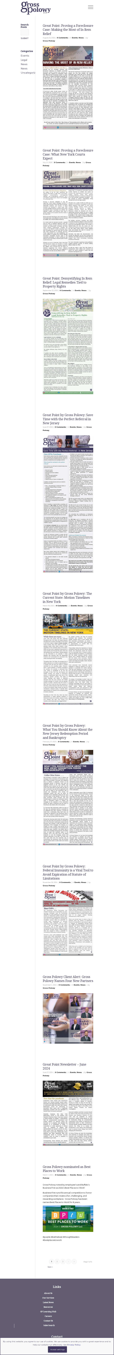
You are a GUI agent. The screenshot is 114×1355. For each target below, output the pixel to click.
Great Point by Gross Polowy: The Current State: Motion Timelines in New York (67, 598)
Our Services (48, 1298)
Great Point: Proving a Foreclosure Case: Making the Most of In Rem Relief (68, 30)
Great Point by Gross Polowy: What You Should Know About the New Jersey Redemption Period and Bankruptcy (67, 732)
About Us (48, 1293)
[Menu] (89, 7)
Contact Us (48, 1321)
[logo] (36, 8)
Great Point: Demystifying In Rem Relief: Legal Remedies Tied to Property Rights (67, 282)
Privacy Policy (73, 1345)
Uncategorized (30, 72)
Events (75, 38)
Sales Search (49, 1325)
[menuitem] (89, 7)
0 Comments (62, 38)
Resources (48, 1307)
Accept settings (57, 1349)
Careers (48, 1316)
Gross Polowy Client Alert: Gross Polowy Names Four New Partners (68, 979)
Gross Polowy (49, 41)
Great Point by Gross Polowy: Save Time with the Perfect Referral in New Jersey (68, 419)
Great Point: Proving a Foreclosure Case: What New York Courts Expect (68, 154)
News (81, 38)
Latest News (48, 1302)
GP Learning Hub (48, 1311)
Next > (50, 1267)
